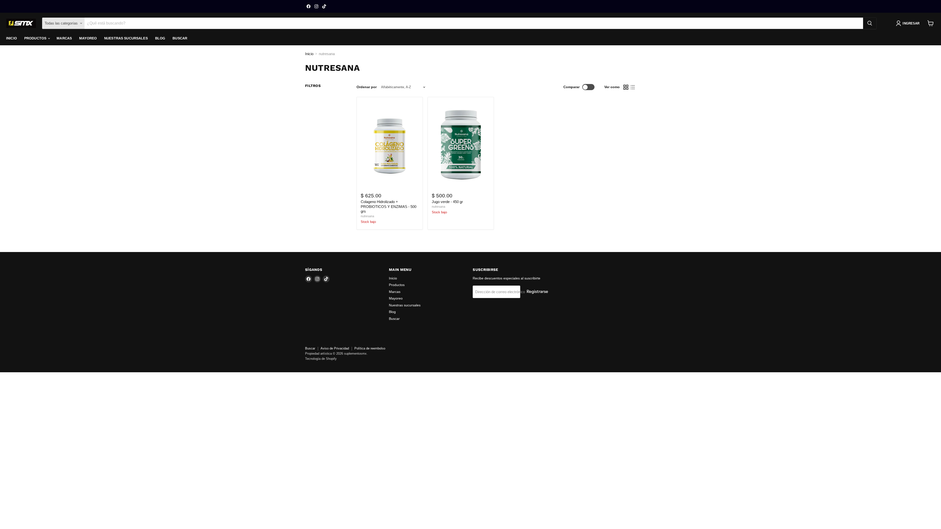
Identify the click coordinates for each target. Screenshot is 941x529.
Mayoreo (88, 38)
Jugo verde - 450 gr (447, 202)
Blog (160, 38)
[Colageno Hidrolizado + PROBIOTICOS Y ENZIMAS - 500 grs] (390, 144)
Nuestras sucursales (126, 38)
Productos (35, 38)
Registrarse (537, 291)
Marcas (64, 38)
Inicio (11, 38)
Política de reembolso (369, 348)
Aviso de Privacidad (335, 348)
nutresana (367, 216)
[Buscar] (869, 23)
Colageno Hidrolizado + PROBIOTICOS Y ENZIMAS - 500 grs (388, 206)
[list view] (632, 87)
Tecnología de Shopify (321, 359)
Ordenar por (367, 87)
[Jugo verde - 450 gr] (461, 144)
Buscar (180, 38)
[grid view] (625, 87)
